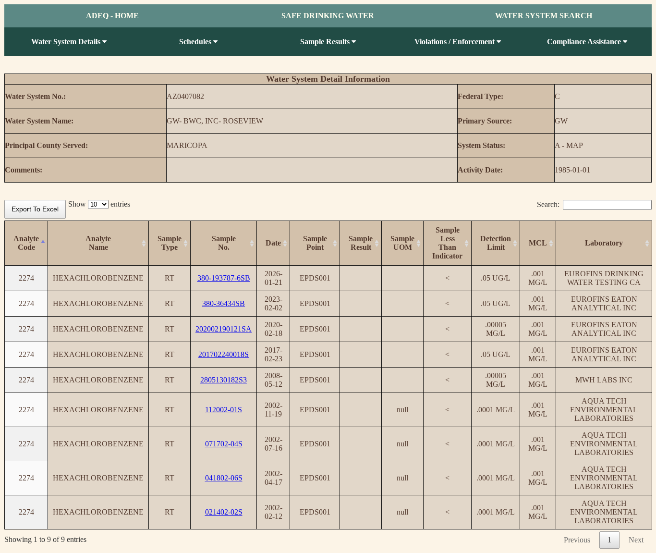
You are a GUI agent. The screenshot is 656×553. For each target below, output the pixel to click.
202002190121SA (223, 329)
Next (636, 540)
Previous (577, 540)
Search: (548, 204)
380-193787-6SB (223, 278)
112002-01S (223, 410)
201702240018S (223, 354)
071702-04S (224, 444)
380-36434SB (223, 303)
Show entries (99, 204)
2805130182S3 (223, 380)
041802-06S (224, 478)
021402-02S (224, 512)
